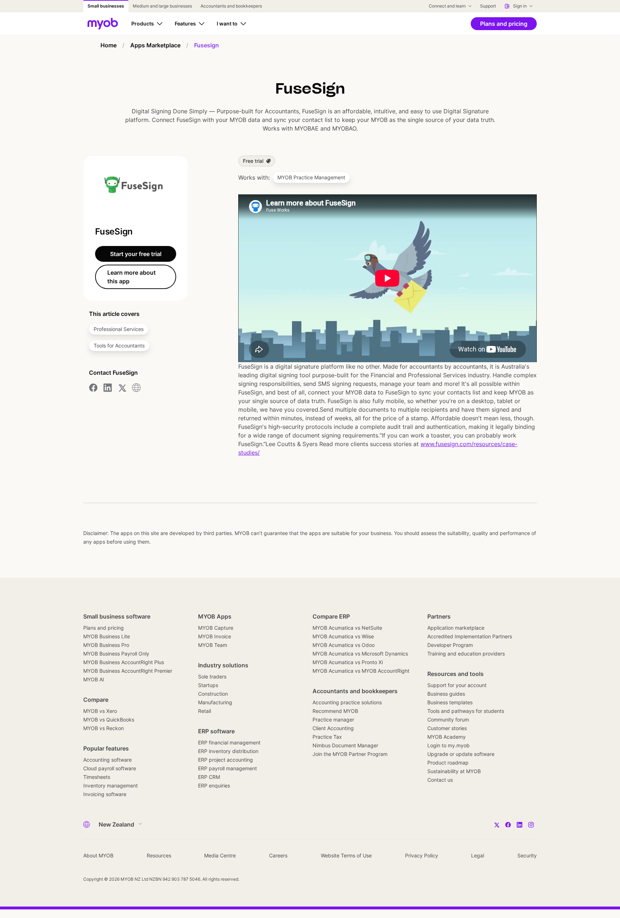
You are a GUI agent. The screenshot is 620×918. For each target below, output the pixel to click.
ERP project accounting (225, 760)
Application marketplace (455, 628)
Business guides (446, 694)
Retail (204, 711)
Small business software (116, 616)
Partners (439, 616)
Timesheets (96, 777)
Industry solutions (223, 665)
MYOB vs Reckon (103, 728)
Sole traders (212, 676)
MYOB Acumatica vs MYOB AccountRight (361, 671)
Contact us (440, 780)
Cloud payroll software (109, 768)
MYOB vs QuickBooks (108, 719)
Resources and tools (455, 673)
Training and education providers (466, 653)
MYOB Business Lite (106, 636)
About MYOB (98, 855)
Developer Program (450, 645)
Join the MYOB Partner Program (350, 754)
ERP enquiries (214, 785)
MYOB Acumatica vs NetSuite (347, 628)
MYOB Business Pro (106, 645)
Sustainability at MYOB (454, 771)
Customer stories (447, 728)
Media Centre (220, 855)
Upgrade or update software (460, 754)
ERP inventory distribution (228, 751)
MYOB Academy (446, 737)
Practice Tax (327, 737)
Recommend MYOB (335, 711)
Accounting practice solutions (347, 702)
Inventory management (110, 785)
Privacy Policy (421, 855)
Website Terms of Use (346, 855)
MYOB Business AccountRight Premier (127, 671)
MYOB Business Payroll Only (116, 653)
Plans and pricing (103, 628)
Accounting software (107, 760)
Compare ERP (331, 616)
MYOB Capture (215, 628)
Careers (278, 855)
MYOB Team (212, 645)
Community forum (448, 719)
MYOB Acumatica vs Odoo (344, 645)
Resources (159, 855)
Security (527, 855)
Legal (477, 855)
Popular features (106, 748)
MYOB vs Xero (100, 711)
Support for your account (457, 685)
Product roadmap (448, 763)
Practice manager (333, 719)
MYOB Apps (214, 616)
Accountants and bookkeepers (355, 691)
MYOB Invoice (214, 636)
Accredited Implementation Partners (469, 636)
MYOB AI (93, 679)
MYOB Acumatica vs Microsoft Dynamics (360, 653)
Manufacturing (215, 702)
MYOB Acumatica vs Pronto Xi (348, 662)
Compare (95, 699)
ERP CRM (209, 777)
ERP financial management (229, 742)
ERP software (216, 731)
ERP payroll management (227, 768)
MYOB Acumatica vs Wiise (343, 636)
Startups (208, 685)
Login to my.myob (448, 745)
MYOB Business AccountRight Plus (123, 662)
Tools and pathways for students (465, 711)
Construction (213, 694)
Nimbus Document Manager (345, 745)
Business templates (450, 702)
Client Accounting (333, 728)
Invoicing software (104, 794)
